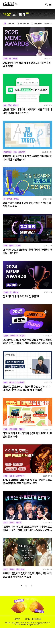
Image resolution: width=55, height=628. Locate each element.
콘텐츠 (16, 199)
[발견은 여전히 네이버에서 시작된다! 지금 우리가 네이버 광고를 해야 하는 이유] (27, 88)
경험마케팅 (7, 152)
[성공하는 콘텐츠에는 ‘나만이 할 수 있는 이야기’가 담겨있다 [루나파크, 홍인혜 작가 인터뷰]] (27, 365)
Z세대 (5, 292)
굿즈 (15, 152)
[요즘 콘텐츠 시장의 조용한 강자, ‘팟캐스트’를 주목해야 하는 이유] (27, 181)
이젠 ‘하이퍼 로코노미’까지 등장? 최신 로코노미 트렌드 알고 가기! (27, 435)
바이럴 (15, 58)
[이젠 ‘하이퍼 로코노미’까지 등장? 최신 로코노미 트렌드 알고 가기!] (27, 412)
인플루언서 (20, 476)
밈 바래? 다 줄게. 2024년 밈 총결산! (21, 296)
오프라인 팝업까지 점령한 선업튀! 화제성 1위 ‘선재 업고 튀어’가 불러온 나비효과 (27, 575)
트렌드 (18, 245)
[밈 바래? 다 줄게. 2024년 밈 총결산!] (27, 275)
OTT (5, 522)
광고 (9, 105)
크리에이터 (14, 335)
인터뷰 (11, 382)
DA (4, 105)
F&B (5, 429)
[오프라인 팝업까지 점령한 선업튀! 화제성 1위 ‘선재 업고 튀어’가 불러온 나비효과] (27, 552)
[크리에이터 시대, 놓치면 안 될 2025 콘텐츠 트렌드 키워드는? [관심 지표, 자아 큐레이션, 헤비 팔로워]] (27, 318)
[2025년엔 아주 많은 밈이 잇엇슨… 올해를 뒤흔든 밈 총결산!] (27, 41)
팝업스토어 (20, 569)
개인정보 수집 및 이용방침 (33, 619)
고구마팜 (10, 23)
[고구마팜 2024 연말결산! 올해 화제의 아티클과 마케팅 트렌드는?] (27, 228)
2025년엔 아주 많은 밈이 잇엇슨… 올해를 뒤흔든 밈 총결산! (27, 64)
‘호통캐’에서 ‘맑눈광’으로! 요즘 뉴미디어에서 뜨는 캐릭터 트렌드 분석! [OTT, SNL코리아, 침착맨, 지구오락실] (27, 528)
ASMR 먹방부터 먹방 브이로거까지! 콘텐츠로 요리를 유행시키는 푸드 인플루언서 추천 (27, 482)
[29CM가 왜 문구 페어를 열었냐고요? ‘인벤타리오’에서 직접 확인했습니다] (27, 135)
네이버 (15, 105)
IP (4, 199)
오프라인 (21, 152)
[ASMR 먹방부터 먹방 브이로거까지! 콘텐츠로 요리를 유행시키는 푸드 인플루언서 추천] (27, 458)
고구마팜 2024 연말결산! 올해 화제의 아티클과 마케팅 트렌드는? (27, 251)
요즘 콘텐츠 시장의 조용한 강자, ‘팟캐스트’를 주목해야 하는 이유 (27, 205)
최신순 (46, 23)
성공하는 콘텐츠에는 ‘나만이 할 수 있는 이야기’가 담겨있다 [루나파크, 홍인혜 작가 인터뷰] (26, 388)
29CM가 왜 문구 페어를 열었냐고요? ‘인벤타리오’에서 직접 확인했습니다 (27, 158)
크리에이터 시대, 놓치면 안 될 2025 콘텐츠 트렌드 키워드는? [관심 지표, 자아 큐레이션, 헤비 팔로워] (27, 341)
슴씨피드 (38, 23)
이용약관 (17, 619)
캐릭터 (18, 522)
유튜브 (9, 199)
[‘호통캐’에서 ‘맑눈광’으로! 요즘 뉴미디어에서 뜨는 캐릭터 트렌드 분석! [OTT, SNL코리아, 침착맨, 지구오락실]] (27, 505)
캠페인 (11, 245)
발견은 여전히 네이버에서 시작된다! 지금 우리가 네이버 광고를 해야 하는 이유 (27, 111)
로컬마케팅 (13, 429)
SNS (5, 58)
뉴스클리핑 (24, 23)
